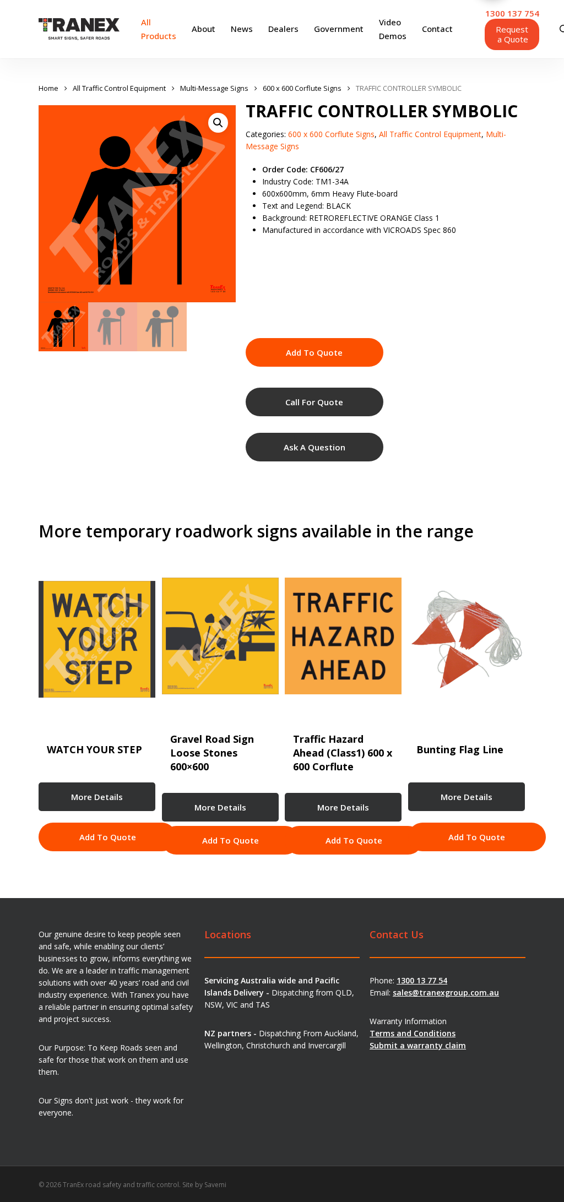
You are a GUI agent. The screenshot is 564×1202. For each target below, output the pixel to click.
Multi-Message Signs (214, 88)
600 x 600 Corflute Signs (302, 88)
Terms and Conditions (412, 1033)
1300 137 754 (512, 13)
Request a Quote (512, 34)
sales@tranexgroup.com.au (446, 992)
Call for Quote (314, 401)
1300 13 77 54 (422, 980)
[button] (218, 123)
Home (48, 88)
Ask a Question (314, 447)
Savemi (215, 1184)
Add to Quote (314, 352)
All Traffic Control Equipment (119, 88)
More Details (97, 796)
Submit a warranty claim (418, 1045)
